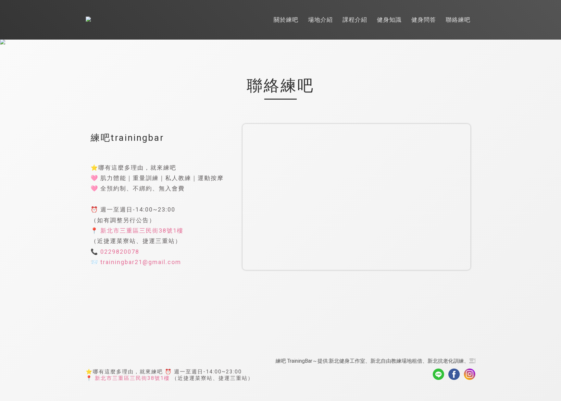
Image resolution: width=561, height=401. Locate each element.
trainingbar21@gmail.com (140, 262)
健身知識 (389, 19)
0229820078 (119, 251)
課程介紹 (355, 19)
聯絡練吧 (458, 19)
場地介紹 (320, 19)
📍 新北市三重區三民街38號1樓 (128, 378)
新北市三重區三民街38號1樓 (141, 230)
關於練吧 (286, 19)
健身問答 (423, 19)
